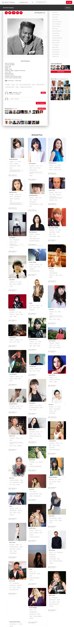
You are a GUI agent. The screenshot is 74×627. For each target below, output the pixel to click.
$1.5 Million (32, 462)
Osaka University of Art (34, 537)
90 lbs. (39, 341)
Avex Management (53, 273)
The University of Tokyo (35, 271)
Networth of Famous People (36, 245)
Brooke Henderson (56, 31)
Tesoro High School (14, 589)
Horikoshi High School (34, 204)
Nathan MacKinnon (56, 21)
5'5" (35, 609)
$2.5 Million (32, 165)
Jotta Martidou (13, 585)
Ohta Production (33, 170)
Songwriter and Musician (26, 87)
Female (18, 165)
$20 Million (51, 270)
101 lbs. (18, 406)
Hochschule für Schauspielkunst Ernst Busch (55, 197)
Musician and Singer (57, 561)
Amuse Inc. (12, 314)
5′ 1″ (36, 341)
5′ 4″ (37, 462)
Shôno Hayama (52, 236)
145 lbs (36, 530)
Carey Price (55, 17)
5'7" (35, 571)
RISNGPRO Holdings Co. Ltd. (35, 436)
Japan (11, 168)
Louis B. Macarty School (25, 84)
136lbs (36, 368)
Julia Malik (51, 200)
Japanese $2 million (34, 493)
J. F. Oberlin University (34, 407)
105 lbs (16, 194)
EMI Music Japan (13, 510)
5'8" (41, 305)
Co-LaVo (35, 199)
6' (20, 508)
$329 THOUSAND (53, 518)
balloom (31, 532)
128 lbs (31, 571)
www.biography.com (39, 12)
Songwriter (32, 309)
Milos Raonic (55, 28)
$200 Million (51, 443)
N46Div (18, 484)
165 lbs (56, 192)
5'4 (10, 482)
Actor (50, 194)
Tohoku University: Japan (54, 449)
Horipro (55, 169)
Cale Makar (55, 12)
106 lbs (37, 165)
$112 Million (12, 406)
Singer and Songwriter (34, 577)
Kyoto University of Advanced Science (16, 443)
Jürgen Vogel (55, 47)
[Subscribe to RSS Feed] (32, 2)
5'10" (41, 264)
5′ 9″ (55, 345)
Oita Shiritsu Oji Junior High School (35, 173)
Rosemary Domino (9, 87)
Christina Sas (60, 552)
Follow (43, 92)
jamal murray (55, 19)
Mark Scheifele (55, 14)
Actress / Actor (14, 176)
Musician (14, 109)
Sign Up (68, 7)
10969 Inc (17, 339)
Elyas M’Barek (55, 54)
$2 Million (32, 530)
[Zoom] (17, 12)
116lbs (21, 480)
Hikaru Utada (12, 549)
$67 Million (12, 312)
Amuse (59, 311)
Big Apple (16, 163)
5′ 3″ (16, 161)
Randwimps (32, 268)
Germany (58, 194)
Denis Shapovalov (56, 24)
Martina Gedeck (56, 40)
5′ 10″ (22, 376)
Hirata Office (17, 198)
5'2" (56, 311)
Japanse (40, 462)
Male (56, 200)
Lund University (52, 558)
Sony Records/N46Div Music (36, 466)
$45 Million (51, 343)
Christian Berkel (56, 35)
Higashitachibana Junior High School (55, 316)
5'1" (56, 230)
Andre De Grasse (56, 26)
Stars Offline (52, 413)
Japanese (54, 481)
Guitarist (11, 378)
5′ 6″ (40, 197)
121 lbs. (31, 609)
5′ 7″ (56, 406)
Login (69, 2)
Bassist (31, 266)
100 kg (12, 84)
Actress (11, 163)
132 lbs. (17, 438)
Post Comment (41, 103)
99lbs (59, 230)
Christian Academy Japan (54, 379)
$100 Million (32, 431)
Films (54, 194)
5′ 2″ (56, 165)
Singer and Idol (37, 496)
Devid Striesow (55, 52)
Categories (22, 2)
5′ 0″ (17, 312)
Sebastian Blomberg (57, 38)
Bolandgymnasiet (33, 612)
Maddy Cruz (14, 175)
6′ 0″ (11, 239)
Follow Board (41, 108)
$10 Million (51, 230)
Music (33, 84)
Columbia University (14, 546)
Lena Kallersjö (52, 556)
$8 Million (7, 84)
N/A (10, 587)
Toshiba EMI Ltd (13, 553)
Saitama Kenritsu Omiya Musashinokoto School (15, 170)
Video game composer (34, 240)
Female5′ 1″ (51, 275)
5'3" (20, 194)
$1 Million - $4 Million (14, 480)
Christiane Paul (55, 49)
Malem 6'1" (19, 585)
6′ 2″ (40, 530)
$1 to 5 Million (13, 624)
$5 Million (32, 234)
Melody (14, 512)
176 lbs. (16, 508)
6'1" (10, 583)
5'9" (55, 552)
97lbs (21, 624)
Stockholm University (53, 604)
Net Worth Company (8, 2)
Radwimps (19, 284)
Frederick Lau (55, 56)
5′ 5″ (56, 377)
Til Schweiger (55, 45)
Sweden (11, 247)
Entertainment (13, 165)
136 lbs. (51, 345)
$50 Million (32, 305)
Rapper (54, 602)
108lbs (17, 544)
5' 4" (17, 84)
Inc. (39, 343)
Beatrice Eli (54, 597)
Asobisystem (52, 232)
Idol (10, 484)
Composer (37, 234)
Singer (17, 87)
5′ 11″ (60, 192)
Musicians (33, 180)
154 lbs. (51, 552)
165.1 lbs (37, 264)
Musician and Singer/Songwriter (14, 245)
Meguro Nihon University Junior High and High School (16, 203)
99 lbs (19, 161)
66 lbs (20, 312)
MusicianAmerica (40, 84)
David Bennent (55, 33)
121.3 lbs (37, 305)
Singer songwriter (37, 616)
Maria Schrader (55, 42)
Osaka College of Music (35, 238)
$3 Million (32, 341)
